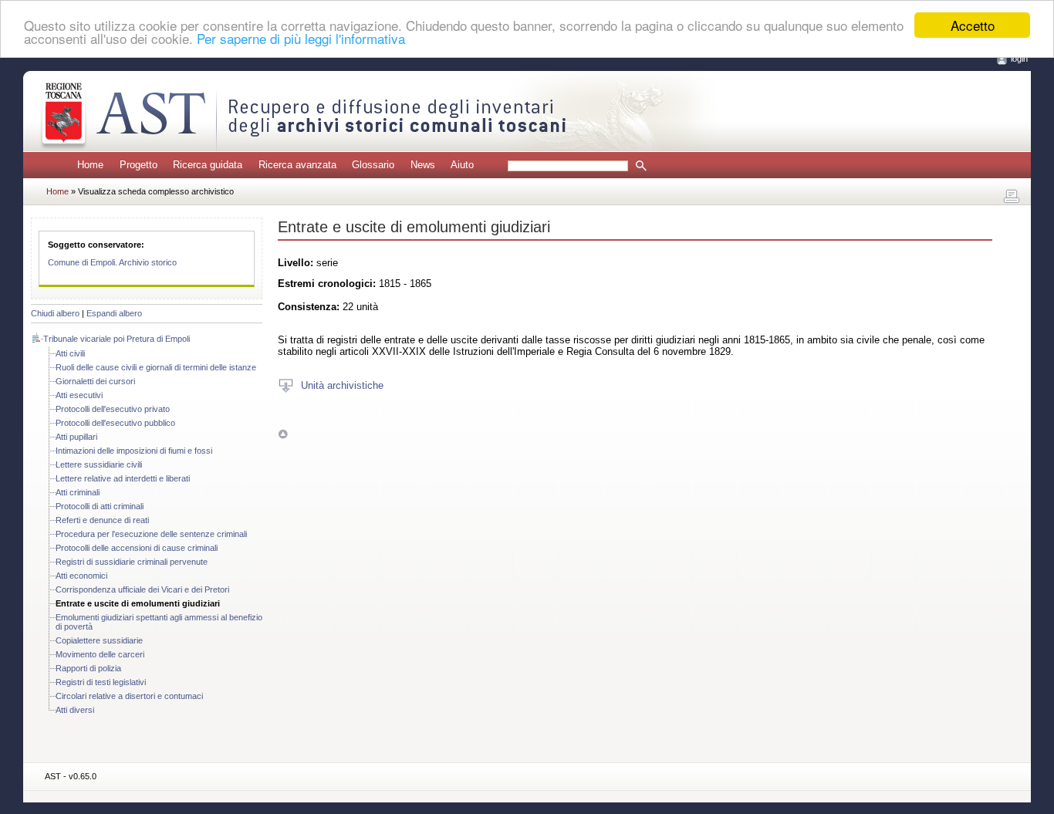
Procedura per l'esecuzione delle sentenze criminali (151, 534)
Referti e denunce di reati (102, 520)
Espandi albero (114, 313)
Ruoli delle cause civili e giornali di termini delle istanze (156, 367)
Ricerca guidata (207, 165)
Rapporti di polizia (88, 668)
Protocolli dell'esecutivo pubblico (115, 422)
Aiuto (462, 165)
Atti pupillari (76, 436)
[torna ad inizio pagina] (283, 433)
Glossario (373, 165)
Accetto (973, 25)
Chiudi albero (55, 313)
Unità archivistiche (342, 384)
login (1019, 58)
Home (90, 165)
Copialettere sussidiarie (99, 640)
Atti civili (70, 353)
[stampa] (1011, 196)
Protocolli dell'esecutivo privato (113, 409)
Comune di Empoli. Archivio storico (112, 262)
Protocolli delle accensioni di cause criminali (137, 547)
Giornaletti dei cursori (95, 381)
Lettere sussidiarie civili (99, 464)
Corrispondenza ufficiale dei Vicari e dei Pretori (142, 589)
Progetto (138, 165)
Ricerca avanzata (297, 165)
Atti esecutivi (79, 395)
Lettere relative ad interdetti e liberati (123, 478)
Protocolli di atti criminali (100, 506)
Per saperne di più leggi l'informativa (301, 39)
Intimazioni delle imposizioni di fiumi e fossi (134, 450)
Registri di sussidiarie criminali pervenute (132, 561)
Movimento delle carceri (100, 654)
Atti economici (81, 575)
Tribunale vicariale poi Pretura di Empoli (116, 338)
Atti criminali (78, 492)
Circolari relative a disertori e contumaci (129, 696)
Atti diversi (75, 709)
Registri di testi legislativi (101, 682)
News (422, 165)
